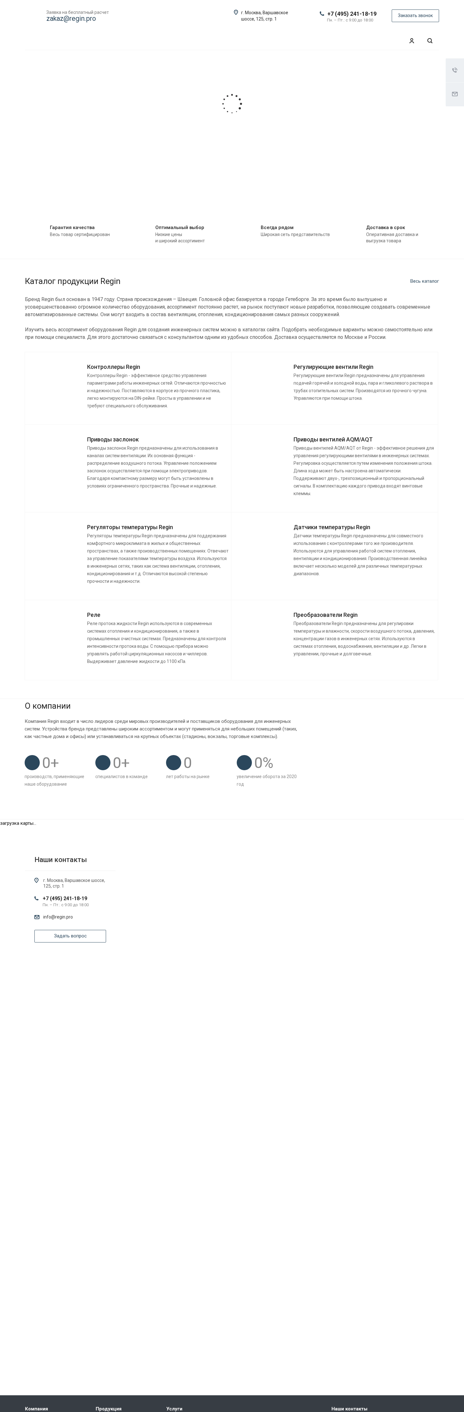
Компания (36, 1409)
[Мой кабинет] (411, 41)
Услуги (174, 1409)
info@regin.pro (58, 916)
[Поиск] (430, 41)
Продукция (109, 1409)
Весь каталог (424, 281)
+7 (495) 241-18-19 (352, 13)
